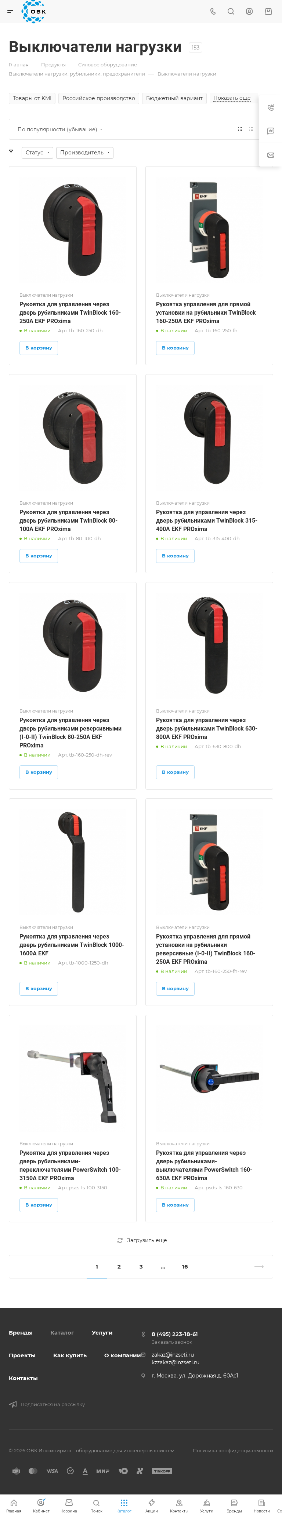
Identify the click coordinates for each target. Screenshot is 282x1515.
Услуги (102, 1332)
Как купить (70, 1355)
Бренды (21, 1332)
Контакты (23, 1378)
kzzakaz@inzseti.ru (175, 1362)
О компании (122, 1355)
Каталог (62, 1332)
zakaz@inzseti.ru (173, 1354)
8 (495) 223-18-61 (175, 1334)
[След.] (256, 1266)
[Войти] (249, 11)
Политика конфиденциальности (233, 1450)
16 (185, 1266)
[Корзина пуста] (268, 11)
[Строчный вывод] (251, 129)
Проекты (22, 1355)
